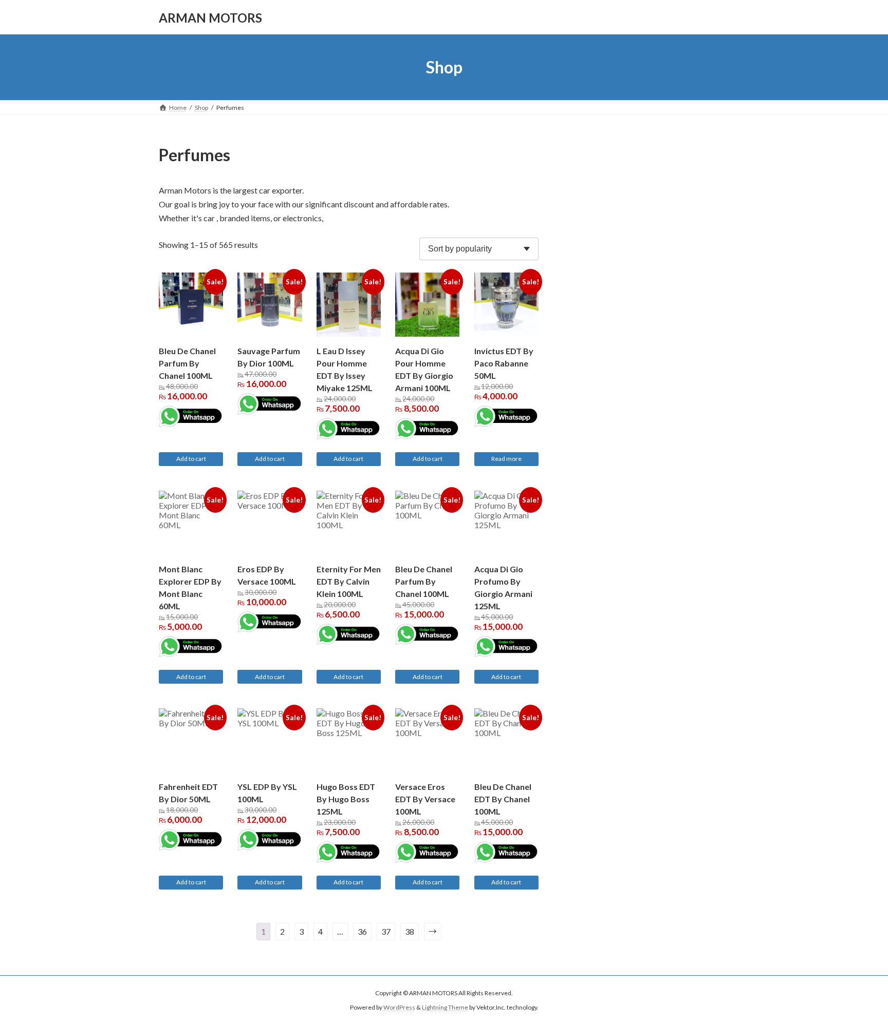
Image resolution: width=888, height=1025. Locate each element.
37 (386, 931)
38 (409, 931)
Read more (506, 458)
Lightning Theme (445, 1007)
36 (362, 931)
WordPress (399, 1007)
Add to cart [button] (191, 458)
